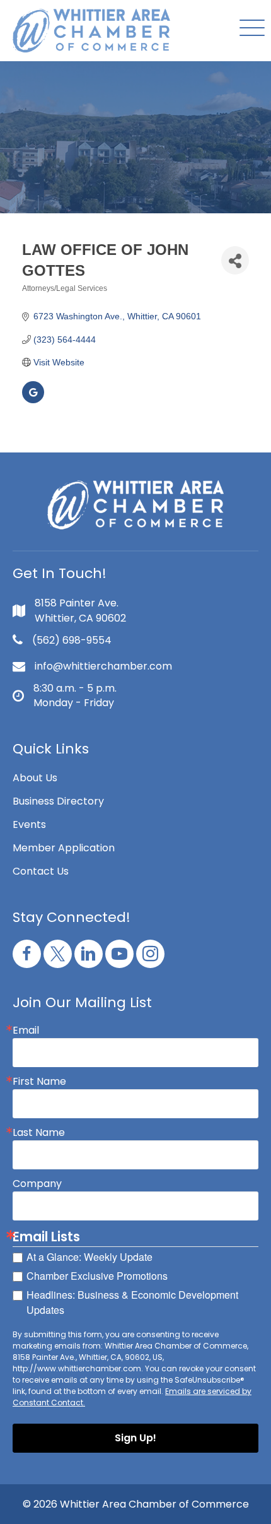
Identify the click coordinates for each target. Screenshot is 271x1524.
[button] (249, 29)
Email (26, 1030)
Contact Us (41, 871)
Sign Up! (135, 1438)
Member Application (64, 848)
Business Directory (58, 801)
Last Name (39, 1133)
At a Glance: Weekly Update (89, 1256)
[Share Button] (235, 260)
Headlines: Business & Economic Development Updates (132, 1302)
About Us (35, 778)
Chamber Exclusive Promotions (97, 1275)
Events (29, 824)
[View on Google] (33, 400)
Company (37, 1184)
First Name (39, 1082)
